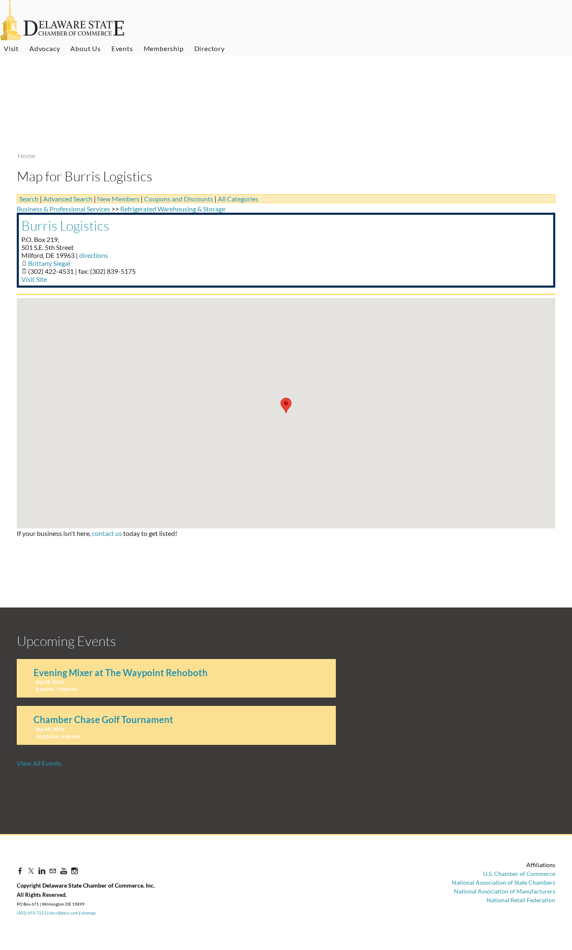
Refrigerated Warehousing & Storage (172, 209)
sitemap (88, 912)
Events (122, 48)
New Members (118, 199)
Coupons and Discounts (178, 199)
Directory (209, 48)
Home (26, 156)
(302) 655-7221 (31, 912)
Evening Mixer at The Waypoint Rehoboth (120, 672)
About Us (85, 48)
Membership (164, 48)
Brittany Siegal (49, 263)
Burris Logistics (65, 225)
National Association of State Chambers (503, 882)
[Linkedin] (42, 871)
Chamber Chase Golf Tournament (103, 719)
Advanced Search (68, 199)
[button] (286, 405)
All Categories (238, 199)
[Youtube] (63, 871)
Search (29, 199)
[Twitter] (31, 871)
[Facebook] (20, 871)
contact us (107, 533)
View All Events (39, 763)
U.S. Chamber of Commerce (519, 873)
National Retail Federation (521, 900)
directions (93, 255)
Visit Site (34, 279)
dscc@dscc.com (63, 912)
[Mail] (52, 871)
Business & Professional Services (63, 209)
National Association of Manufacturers (504, 891)
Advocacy (44, 48)
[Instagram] (74, 871)
